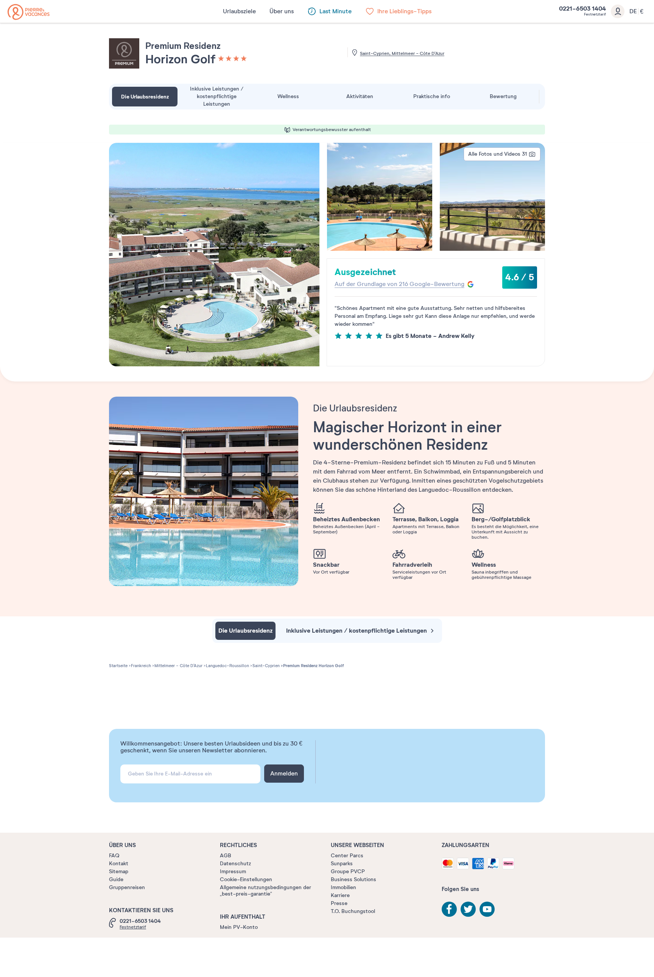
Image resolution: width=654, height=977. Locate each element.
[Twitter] (468, 909)
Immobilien (343, 887)
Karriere (340, 895)
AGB (225, 855)
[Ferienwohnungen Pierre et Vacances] (29, 11)
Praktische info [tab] (431, 96)
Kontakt (118, 863)
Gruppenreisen (127, 887)
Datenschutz (235, 863)
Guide (116, 879)
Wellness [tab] (288, 96)
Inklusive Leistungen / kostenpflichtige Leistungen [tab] (216, 96)
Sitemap (118, 871)
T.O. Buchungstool (353, 911)
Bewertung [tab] (503, 96)
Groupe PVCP (348, 871)
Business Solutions (353, 879)
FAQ (114, 855)
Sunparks (342, 863)
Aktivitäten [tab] (359, 96)
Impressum (233, 871)
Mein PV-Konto (239, 927)
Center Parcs (347, 855)
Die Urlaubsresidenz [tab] (145, 96)
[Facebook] (449, 909)
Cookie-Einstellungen (246, 879)
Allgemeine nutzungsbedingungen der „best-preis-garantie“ (265, 890)
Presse (339, 903)
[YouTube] (487, 909)
